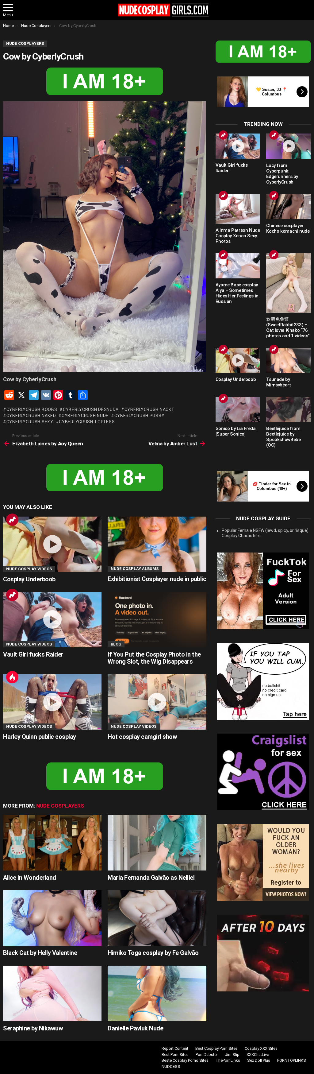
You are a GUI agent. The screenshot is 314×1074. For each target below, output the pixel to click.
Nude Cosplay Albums (135, 568)
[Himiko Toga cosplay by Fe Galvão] (157, 918)
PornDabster (207, 1054)
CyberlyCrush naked (31, 415)
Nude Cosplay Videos (29, 569)
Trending (12, 520)
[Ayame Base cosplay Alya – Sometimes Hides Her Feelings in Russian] (238, 265)
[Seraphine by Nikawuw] (52, 993)
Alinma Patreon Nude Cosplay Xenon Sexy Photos (238, 235)
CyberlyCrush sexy (29, 421)
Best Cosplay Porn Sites (216, 1048)
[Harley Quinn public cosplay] (52, 702)
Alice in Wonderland (29, 877)
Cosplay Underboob (29, 579)
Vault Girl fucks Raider (33, 654)
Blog (116, 644)
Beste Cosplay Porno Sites (185, 1060)
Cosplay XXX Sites (261, 1048)
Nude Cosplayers (60, 806)
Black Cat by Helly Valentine (40, 952)
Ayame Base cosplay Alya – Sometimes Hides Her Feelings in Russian (237, 293)
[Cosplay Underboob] (52, 544)
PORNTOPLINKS (291, 1060)
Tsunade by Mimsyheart (278, 382)
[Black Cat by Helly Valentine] (52, 918)
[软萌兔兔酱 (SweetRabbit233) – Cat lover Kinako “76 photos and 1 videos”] (288, 283)
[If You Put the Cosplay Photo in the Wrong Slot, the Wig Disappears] (157, 619)
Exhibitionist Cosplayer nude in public (157, 579)
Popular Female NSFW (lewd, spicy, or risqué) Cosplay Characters (265, 533)
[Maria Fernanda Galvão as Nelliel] (157, 842)
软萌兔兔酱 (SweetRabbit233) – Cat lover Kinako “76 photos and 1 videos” (288, 327)
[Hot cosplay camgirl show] (157, 702)
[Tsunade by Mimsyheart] (288, 360)
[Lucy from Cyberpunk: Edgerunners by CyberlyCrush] (288, 146)
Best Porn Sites (175, 1054)
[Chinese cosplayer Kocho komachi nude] (288, 206)
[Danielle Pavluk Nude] (157, 993)
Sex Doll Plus (258, 1060)
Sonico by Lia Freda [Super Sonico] (236, 431)
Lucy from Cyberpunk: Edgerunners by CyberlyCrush (282, 174)
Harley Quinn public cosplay (39, 736)
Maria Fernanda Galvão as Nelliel (151, 877)
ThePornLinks (228, 1060)
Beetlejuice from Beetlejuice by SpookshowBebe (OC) (283, 437)
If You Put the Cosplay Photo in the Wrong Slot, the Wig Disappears (154, 658)
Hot (12, 677)
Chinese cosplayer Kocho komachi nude (287, 228)
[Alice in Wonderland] (52, 842)
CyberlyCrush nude (85, 415)
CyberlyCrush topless (87, 421)
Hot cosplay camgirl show (142, 736)
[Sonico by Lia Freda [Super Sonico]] (238, 409)
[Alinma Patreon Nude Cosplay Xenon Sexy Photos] (238, 209)
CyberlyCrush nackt (149, 409)
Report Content (175, 1048)
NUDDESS (171, 1066)
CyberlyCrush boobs (31, 409)
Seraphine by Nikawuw (33, 1028)
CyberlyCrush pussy (139, 415)
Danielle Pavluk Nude (135, 1028)
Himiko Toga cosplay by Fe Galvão (153, 952)
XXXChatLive (258, 1054)
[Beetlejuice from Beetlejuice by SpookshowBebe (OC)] (288, 409)
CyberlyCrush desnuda (91, 409)
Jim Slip (232, 1054)
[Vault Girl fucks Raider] (52, 619)
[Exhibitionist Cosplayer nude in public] (157, 544)
